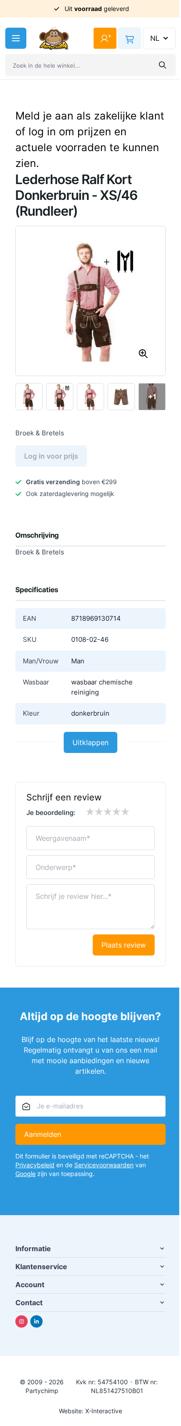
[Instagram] (21, 1321)
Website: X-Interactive (90, 1411)
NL (154, 38)
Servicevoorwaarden (104, 1165)
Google (25, 1173)
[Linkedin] (36, 1321)
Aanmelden (42, 1134)
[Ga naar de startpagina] (54, 38)
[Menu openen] (15, 38)
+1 (152, 396)
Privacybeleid (34, 1165)
